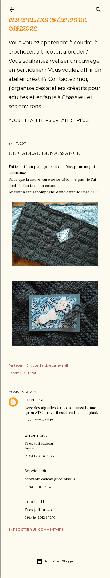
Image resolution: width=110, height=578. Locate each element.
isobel (30, 501)
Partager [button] (15, 365)
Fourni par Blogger (59, 561)
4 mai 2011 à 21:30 (38, 487)
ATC (23, 373)
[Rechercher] (98, 8)
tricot (32, 373)
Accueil (18, 120)
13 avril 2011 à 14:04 (39, 456)
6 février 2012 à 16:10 (40, 517)
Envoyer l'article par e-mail (47, 365)
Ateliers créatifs (52, 120)
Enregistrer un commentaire (36, 529)
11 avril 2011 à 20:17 (39, 420)
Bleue (30, 435)
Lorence (32, 399)
